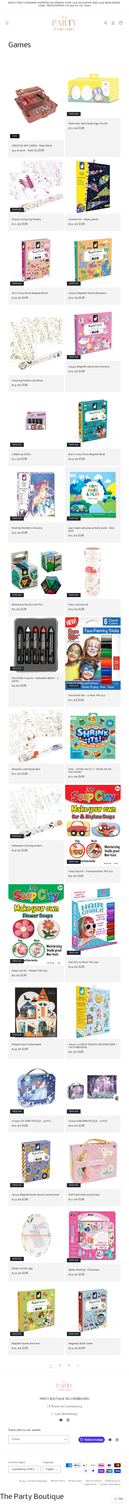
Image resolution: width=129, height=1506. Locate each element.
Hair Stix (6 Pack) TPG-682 (84, 962)
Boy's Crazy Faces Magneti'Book (87, 454)
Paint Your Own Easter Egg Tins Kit (88, 123)
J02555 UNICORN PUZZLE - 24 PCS (88, 1121)
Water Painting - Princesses (84, 1270)
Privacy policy (75, 1481)
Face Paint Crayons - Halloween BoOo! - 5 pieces (35, 679)
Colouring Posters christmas (27, 381)
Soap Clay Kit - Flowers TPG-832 (30, 971)
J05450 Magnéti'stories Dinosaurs (87, 293)
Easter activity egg (22, 1268)
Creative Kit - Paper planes (83, 219)
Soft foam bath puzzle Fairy (84, 1195)
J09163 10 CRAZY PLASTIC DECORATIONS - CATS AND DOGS (93, 1046)
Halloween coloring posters (27, 846)
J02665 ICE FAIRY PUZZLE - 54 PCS (31, 1121)
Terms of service (93, 1481)
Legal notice (90, 1485)
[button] (7, 23)
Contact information (110, 1485)
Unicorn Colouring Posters (26, 219)
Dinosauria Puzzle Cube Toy (27, 605)
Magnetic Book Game (81, 1343)
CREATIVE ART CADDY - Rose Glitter (32, 146)
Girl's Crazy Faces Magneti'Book (30, 293)
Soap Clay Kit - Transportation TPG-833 (91, 871)
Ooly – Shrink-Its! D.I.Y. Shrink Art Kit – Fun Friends (91, 770)
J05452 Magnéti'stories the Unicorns (89, 367)
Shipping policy (113, 1481)
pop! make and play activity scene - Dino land (91, 529)
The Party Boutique (37, 1481)
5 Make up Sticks (21, 454)
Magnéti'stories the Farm (26, 1343)
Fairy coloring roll (78, 605)
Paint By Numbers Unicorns (27, 528)
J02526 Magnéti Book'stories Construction (35, 1195)
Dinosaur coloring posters (26, 769)
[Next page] (78, 1365)
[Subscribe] (65, 1439)
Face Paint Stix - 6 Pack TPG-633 (87, 696)
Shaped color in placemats (26, 1044)
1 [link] (51, 1365)
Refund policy (58, 1481)
